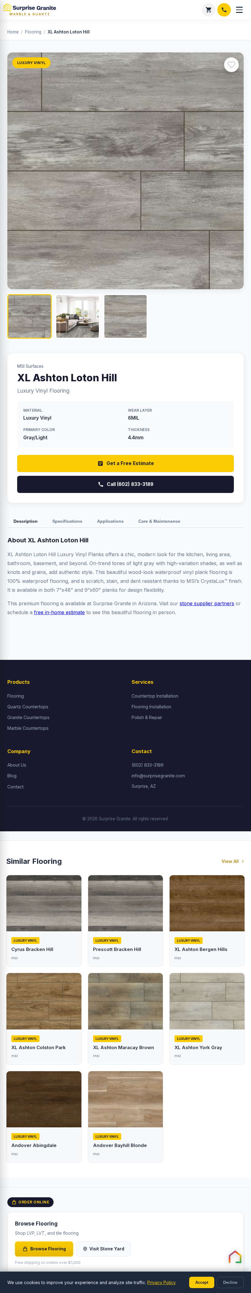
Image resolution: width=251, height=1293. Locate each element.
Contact (15, 786)
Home (13, 31)
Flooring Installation (151, 706)
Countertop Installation (155, 695)
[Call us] (224, 10)
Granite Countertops (28, 717)
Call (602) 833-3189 (130, 484)
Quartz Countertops (27, 706)
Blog (12, 775)
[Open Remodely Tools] (235, 1256)
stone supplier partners (207, 603)
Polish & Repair (147, 717)
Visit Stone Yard (106, 1248)
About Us (16, 765)
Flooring (33, 31)
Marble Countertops (28, 728)
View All (230, 861)
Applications (110, 521)
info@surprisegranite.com (158, 775)
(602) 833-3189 (147, 765)
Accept (201, 1282)
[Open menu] (239, 10)
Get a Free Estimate (130, 463)
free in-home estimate (59, 612)
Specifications (67, 521)
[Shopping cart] (208, 10)
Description (25, 521)
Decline (230, 1282)
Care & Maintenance (159, 521)
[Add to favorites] (231, 64)
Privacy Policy (161, 1282)
